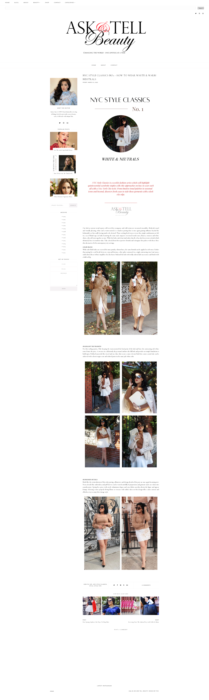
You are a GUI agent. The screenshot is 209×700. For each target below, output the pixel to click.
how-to (86, 584)
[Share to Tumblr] (123, 585)
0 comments (146, 585)
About (26, 2)
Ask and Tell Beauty (141, 691)
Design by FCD (154, 691)
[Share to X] (114, 585)
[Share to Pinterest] (120, 585)
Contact (57, 2)
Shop (47, 2)
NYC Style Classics (100, 584)
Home (7, 2)
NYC (91, 584)
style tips (97, 586)
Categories (69, 2)
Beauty (36, 2)
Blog (16, 2)
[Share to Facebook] (117, 585)
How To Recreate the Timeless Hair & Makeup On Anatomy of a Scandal (64, 173)
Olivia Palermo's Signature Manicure (64, 196)
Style (91, 586)
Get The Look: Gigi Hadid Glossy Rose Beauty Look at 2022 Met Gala (64, 150)
